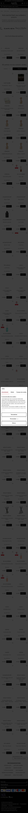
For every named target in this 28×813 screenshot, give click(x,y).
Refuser (14, 423)
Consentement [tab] (4, 392)
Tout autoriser (14, 414)
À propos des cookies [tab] (21, 392)
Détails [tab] (12, 392)
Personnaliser (13, 418)
